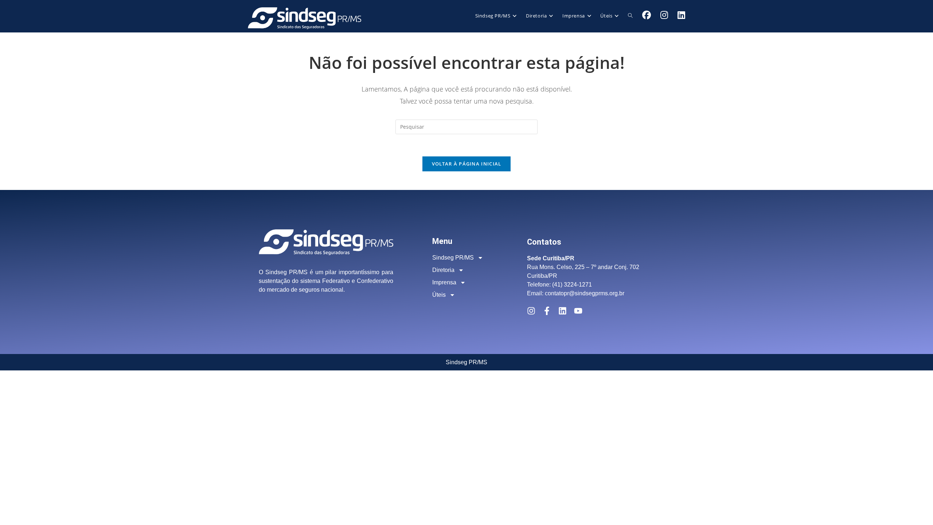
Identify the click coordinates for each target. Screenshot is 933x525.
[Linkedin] (562, 311)
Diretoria (443, 270)
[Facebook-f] (547, 311)
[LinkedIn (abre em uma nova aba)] (681, 15)
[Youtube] (578, 311)
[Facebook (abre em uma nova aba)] (646, 15)
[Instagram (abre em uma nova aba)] (664, 15)
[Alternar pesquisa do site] (630, 15)
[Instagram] (531, 311)
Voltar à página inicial (466, 163)
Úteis (439, 295)
